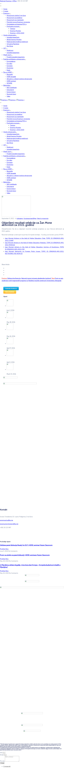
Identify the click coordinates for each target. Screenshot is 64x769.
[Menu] (16, 35)
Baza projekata (9, 292)
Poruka (2, 761)
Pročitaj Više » (4, 549)
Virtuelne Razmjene (13, 44)
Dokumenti (10, 90)
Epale (8, 70)
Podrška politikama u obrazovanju (14, 59)
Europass (10, 66)
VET (4, 48)
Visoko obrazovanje (9, 35)
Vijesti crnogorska (42, 218)
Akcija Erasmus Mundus (14, 40)
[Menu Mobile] (0, 3)
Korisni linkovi (11, 92)
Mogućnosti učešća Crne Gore (16, 16)
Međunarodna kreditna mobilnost (17, 42)
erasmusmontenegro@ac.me (9, 524)
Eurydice (9, 64)
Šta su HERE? (7, 72)
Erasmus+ (6, 13)
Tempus (12, 29)
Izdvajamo (20, 218)
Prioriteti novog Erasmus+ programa (18, 22)
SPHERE (9, 83)
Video (8, 96)
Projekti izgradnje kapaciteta (15, 57)
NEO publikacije (12, 88)
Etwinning (10, 68)
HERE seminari (11, 81)
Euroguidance (11, 61)
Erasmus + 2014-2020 (17, 33)
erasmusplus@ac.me (6, 520)
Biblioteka (6, 85)
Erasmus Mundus (15, 31)
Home (5, 9)
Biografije (10, 74)
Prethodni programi (13, 26)
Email (2, 755)
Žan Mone (10, 46)
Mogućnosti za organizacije (15, 20)
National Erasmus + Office (8, 1)
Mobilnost (10, 50)
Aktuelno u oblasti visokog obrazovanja (19, 79)
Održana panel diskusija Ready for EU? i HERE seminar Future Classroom (26, 545)
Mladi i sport (7, 55)
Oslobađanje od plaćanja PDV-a (16, 24)
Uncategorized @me (30, 218)
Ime (1, 753)
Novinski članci (11, 94)
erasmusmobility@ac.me (29, 538)
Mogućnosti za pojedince (14, 18)
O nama (5, 11)
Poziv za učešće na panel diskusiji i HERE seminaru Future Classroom (25, 555)
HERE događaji (11, 77)
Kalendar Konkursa (11, 288)
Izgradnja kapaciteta (13, 37)
